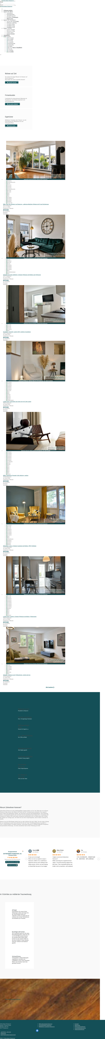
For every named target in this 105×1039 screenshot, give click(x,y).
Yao (82, 850)
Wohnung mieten (8, 10)
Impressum (77, 1025)
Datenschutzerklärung (80, 1026)
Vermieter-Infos (11, 24)
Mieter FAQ (10, 18)
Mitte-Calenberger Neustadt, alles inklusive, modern (15, 475)
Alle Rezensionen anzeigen (12, 861)
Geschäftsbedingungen (80, 1028)
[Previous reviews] (26, 858)
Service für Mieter (8, 11)
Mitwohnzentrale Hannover (45, 1024)
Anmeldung (10, 13)
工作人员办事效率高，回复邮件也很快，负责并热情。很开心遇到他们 (86, 857)
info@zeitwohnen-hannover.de (8, 1034)
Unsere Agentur (8, 28)
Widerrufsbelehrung (79, 1029)
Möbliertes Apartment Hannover (47, 1026)
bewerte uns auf (12, 865)
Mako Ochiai (60, 850)
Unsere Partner (11, 33)
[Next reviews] (98, 858)
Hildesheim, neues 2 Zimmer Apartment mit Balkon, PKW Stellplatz (19, 546)
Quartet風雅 (36, 850)
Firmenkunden (10, 14)
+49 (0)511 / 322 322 (6, 1032)
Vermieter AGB (11, 27)
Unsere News (10, 32)
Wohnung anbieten (12, 22)
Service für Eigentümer (10, 20)
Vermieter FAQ (11, 25)
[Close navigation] (0, 54)
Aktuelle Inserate (11, 16)
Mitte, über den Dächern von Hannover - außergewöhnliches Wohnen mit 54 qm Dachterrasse (26, 204)
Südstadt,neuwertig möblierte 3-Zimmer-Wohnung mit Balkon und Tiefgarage (22, 274)
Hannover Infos (11, 31)
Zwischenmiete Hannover (45, 1025)
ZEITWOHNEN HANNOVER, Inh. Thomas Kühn (12, 854)
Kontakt (77, 1024)
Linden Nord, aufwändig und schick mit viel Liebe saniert (17, 401)
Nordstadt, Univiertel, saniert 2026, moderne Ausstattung (17, 331)
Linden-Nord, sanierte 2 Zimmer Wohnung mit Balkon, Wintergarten (19, 616)
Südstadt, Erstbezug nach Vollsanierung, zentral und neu (16, 675)
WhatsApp (3, 1033)
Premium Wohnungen (12, 17)
